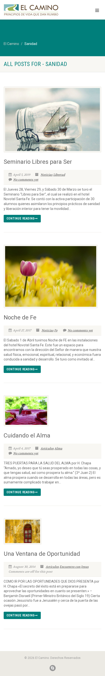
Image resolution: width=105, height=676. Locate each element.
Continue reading (21, 218)
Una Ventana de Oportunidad (42, 553)
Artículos (47, 448)
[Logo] (35, 10)
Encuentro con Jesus (74, 567)
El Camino (11, 44)
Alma (58, 448)
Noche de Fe (20, 317)
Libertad (59, 175)
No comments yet (25, 180)
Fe (55, 330)
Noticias (46, 175)
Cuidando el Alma (27, 435)
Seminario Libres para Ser (38, 161)
